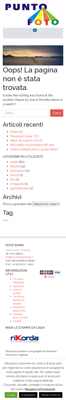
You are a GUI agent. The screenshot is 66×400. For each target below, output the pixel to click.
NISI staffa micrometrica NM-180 (32, 145)
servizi (14, 175)
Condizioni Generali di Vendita (19, 300)
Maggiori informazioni (40, 389)
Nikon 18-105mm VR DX (26, 140)
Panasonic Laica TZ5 (24, 136)
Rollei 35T (17, 132)
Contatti (17, 321)
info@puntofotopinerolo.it (19, 257)
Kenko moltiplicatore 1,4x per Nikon (34, 149)
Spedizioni (18, 286)
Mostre (15, 166)
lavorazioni (17, 170)
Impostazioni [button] (28, 395)
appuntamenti (19, 188)
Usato (14, 162)
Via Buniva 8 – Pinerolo (18, 250)
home (5, 220)
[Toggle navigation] (53, 33)
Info (12, 179)
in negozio (17, 184)
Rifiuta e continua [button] (50, 395)
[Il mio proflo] (13, 33)
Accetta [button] (11, 395)
